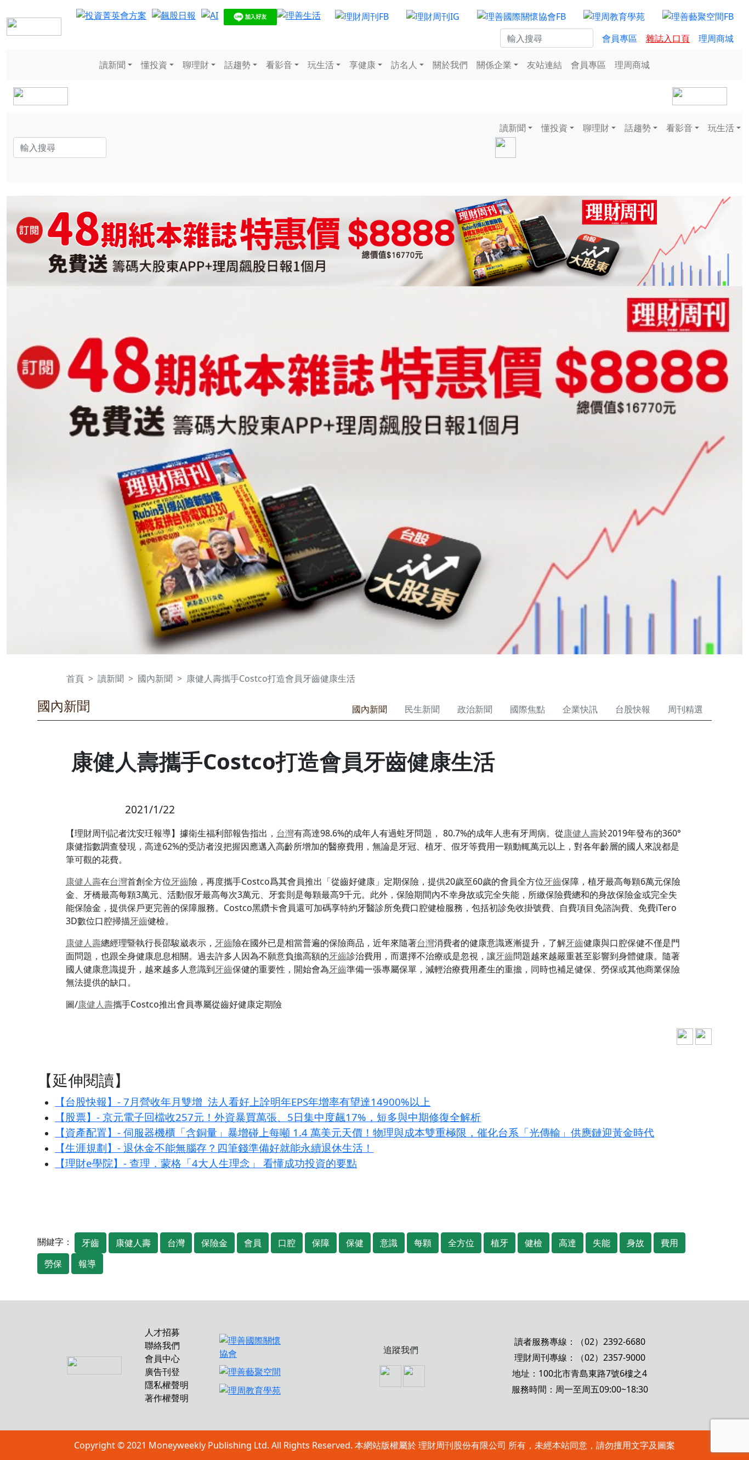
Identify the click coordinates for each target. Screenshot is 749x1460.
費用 (669, 1243)
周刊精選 (685, 709)
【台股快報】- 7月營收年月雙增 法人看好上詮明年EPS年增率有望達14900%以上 (242, 1101)
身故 (635, 1243)
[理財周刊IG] (433, 15)
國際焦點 (527, 709)
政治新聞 (474, 709)
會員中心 (162, 1359)
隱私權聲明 (167, 1385)
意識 (389, 1243)
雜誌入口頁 (668, 38)
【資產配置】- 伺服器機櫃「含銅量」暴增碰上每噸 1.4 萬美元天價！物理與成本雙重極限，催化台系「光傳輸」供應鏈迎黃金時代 (354, 1132)
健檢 (533, 1243)
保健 (355, 1243)
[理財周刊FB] (362, 15)
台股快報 (632, 709)
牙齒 (180, 881)
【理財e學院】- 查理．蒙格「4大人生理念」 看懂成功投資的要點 (206, 1163)
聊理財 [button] (196, 65)
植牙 (499, 1243)
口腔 (287, 1243)
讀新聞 (111, 678)
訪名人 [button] (404, 65)
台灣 (285, 833)
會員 (253, 1243)
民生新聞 (422, 709)
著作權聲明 (167, 1398)
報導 (87, 1264)
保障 (321, 1243)
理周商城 (716, 38)
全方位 (461, 1243)
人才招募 (162, 1332)
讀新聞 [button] (112, 65)
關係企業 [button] (494, 65)
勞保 (53, 1264)
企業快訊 (580, 709)
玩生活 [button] (321, 65)
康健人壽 (581, 833)
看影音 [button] (279, 65)
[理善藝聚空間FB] (698, 15)
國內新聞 (155, 678)
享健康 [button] (362, 65)
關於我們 (450, 65)
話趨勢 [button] (237, 65)
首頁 (75, 678)
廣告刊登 (162, 1372)
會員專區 (619, 38)
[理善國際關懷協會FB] (521, 15)
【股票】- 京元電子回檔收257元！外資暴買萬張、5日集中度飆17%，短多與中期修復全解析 (268, 1117)
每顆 (423, 1243)
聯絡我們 (162, 1345)
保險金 (214, 1243)
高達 (567, 1243)
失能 (601, 1243)
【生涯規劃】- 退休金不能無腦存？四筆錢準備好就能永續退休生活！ (214, 1148)
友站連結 (544, 65)
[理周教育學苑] (614, 15)
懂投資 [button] (154, 65)
